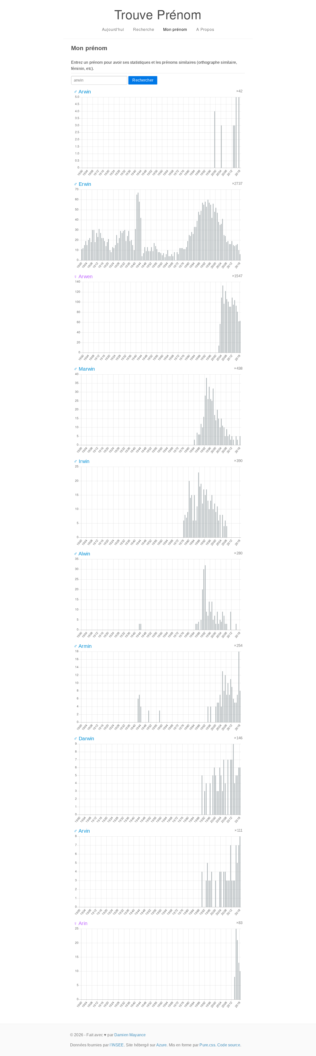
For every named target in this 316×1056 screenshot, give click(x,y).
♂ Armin (83, 646)
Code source (228, 1045)
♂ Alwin (82, 553)
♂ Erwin (82, 184)
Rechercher (142, 80)
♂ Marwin (84, 369)
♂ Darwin (84, 738)
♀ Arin (80, 923)
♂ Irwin (81, 461)
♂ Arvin (82, 831)
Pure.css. (207, 1045)
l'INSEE (117, 1045)
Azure (161, 1045)
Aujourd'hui (113, 29)
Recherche (143, 29)
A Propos (205, 29)
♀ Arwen (83, 276)
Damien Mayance (130, 1035)
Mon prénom (175, 29)
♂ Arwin (82, 91)
